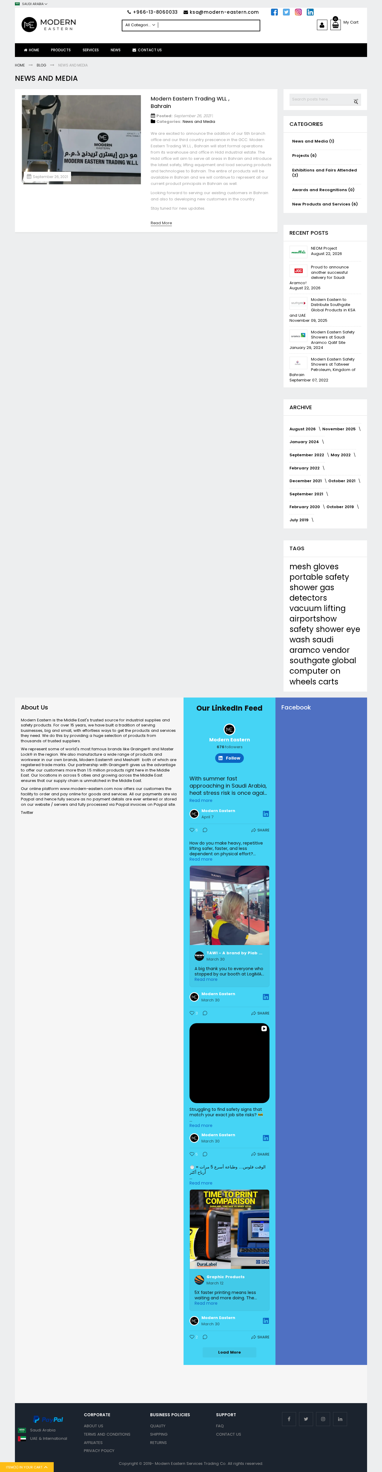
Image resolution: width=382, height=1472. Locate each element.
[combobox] (190, 25)
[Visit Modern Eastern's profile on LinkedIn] (195, 814)
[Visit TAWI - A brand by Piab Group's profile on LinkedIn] (201, 956)
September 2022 (307, 455)
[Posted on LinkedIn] (265, 813)
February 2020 (305, 507)
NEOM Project (324, 248)
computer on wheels (315, 676)
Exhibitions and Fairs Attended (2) (324, 172)
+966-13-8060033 (155, 12)
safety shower (317, 629)
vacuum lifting (317, 608)
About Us (93, 1426)
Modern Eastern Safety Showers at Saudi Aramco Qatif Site (333, 337)
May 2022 (341, 455)
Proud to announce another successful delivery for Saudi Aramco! (319, 275)
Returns (158, 1442)
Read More (161, 223)
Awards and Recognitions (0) (323, 190)
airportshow (313, 618)
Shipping (158, 1434)
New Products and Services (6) (325, 204)
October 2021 (342, 481)
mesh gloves (314, 566)
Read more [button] (201, 800)
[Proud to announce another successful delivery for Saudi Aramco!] (298, 270)
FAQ (220, 1426)
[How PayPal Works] (48, 1422)
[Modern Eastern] (68, 25)
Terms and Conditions (107, 1434)
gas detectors (311, 592)
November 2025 (339, 429)
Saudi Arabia (43, 1430)
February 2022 (305, 468)
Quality (157, 1426)
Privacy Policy (99, 1451)
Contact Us (228, 1434)
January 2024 (304, 442)
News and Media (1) (313, 141)
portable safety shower (319, 582)
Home (20, 65)
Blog (42, 65)
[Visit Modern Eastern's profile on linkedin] (229, 729)
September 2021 (306, 494)
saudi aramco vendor (319, 644)
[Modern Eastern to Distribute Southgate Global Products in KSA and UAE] (298, 303)
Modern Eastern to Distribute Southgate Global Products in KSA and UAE (322, 307)
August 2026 (303, 429)
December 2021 (306, 481)
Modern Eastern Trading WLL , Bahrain (190, 102)
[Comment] (203, 831)
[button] (31, 4)
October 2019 (340, 507)
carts (328, 681)
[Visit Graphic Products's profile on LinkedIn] (201, 1280)
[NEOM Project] (298, 252)
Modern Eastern (229, 740)
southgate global (322, 660)
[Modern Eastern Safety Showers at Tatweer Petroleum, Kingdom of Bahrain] (298, 363)
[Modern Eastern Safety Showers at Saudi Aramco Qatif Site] (298, 335)
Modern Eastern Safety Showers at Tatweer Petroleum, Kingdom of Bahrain (322, 367)
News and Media (199, 121)
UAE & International (48, 1438)
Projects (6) (304, 155)
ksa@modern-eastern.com (224, 12)
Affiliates (93, 1442)
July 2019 (299, 520)
